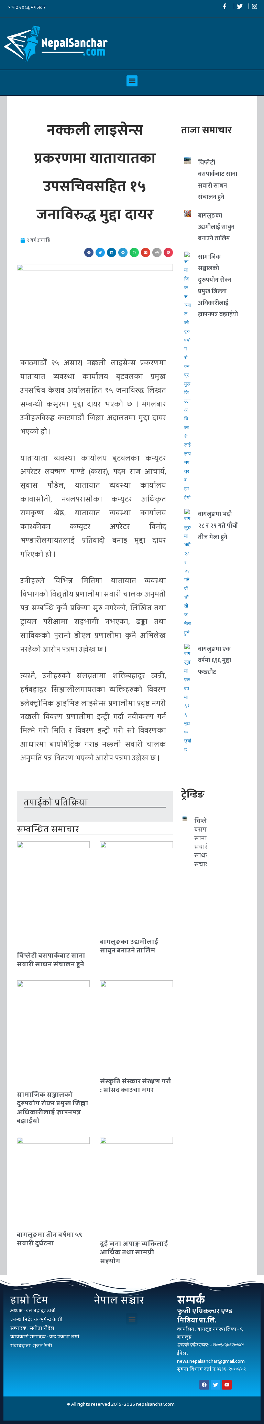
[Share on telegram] (123, 252)
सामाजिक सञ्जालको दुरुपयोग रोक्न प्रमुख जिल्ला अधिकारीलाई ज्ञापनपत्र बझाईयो (52, 1107)
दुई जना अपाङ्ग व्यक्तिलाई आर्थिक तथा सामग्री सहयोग (134, 1252)
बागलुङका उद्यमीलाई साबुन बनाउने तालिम (129, 946)
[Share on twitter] (100, 252)
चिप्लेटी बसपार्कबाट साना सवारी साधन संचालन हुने (51, 959)
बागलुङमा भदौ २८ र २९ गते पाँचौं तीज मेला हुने (218, 525)
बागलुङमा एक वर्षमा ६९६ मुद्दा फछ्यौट (214, 660)
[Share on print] (157, 252)
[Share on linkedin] (111, 252)
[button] (132, 80)
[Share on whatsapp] (134, 252)
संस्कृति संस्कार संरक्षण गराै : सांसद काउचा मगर (135, 1085)
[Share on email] (145, 252)
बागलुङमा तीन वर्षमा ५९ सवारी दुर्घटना (49, 1239)
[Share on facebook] (89, 252)
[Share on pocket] (168, 252)
